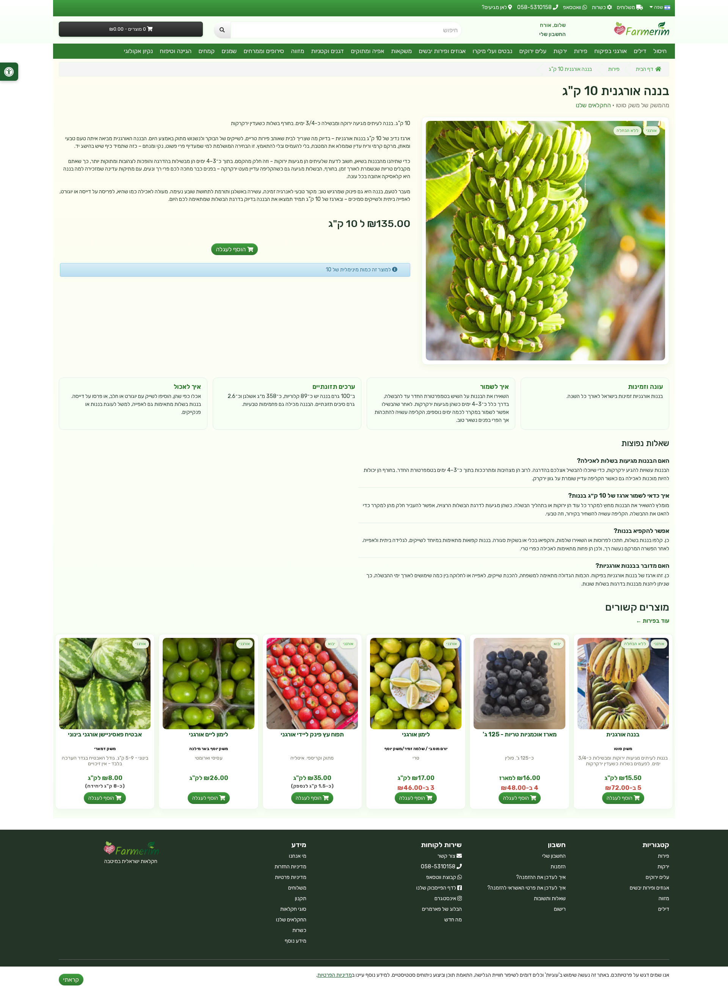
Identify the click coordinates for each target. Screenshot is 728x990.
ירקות (560, 51)
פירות (580, 51)
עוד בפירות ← (652, 620)
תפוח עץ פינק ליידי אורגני (312, 734)
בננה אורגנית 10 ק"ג (570, 69)
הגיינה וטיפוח (175, 51)
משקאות (401, 51)
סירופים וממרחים (263, 51)
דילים (640, 51)
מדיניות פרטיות (290, 877)
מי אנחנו (297, 856)
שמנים (229, 51)
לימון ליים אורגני (208, 734)
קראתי (71, 979)
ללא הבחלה (628, 130)
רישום (560, 909)
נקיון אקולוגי (138, 51)
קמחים (206, 51)
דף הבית (644, 69)
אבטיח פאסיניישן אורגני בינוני (105, 734)
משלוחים (297, 888)
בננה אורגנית (623, 734)
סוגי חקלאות (293, 909)
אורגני (651, 130)
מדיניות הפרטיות (334, 975)
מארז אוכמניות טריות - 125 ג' (520, 734)
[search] (222, 30)
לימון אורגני (416, 734)
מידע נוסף (295, 941)
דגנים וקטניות (327, 51)
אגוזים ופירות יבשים (442, 51)
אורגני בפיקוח (610, 51)
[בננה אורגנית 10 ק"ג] (545, 240)
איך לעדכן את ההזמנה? (541, 877)
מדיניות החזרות (290, 866)
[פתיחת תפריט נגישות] (9, 72)
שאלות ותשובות (550, 898)
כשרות (299, 930)
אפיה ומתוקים (367, 51)
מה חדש (453, 919)
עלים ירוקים (532, 51)
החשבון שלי (552, 34)
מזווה (297, 51)
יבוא (557, 643)
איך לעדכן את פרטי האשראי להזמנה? (526, 888)
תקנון (300, 898)
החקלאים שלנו (593, 105)
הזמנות (558, 866)
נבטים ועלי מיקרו (492, 51)
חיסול (660, 51)
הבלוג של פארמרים (442, 909)
